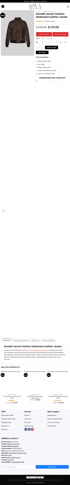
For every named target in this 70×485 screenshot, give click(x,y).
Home (38, 11)
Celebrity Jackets (48, 11)
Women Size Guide (60, 34)
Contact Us (57, 480)
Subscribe (52, 467)
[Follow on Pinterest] (32, 429)
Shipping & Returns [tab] (48, 340)
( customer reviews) (49, 21)
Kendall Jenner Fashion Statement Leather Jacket (34, 350)
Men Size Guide (44, 34)
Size (37, 42)
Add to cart (51, 47)
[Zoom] (3, 53)
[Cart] (68, 6)
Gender (38, 38)
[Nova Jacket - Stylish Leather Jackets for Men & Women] (35, 6)
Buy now (42, 52)
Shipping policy (32, 480)
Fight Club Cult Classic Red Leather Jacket (35, 397)
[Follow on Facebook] (25, 429)
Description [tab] (6, 340)
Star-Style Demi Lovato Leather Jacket (12, 397)
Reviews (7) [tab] (35, 340)
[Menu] (2, 6)
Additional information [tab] (21, 340)
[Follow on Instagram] (29, 429)
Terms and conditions (45, 480)
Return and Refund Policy (17, 480)
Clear (67, 36)
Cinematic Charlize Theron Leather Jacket (58, 397)
